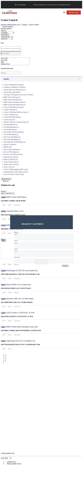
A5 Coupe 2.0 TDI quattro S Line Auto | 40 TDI (18, 95)
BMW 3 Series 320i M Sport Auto (14, 102)
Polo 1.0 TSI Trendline (11, 152)
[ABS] (15, 62)
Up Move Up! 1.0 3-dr (11, 164)
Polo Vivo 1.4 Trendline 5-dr (13, 154)
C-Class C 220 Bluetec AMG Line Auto (16, 112)
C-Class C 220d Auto (11, 114)
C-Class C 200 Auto (10, 109)
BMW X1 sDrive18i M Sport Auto (14, 104)
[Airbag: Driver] (15, 64)
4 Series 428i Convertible (12, 92)
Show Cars (6, 179)
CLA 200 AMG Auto (10, 124)
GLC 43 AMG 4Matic (11, 134)
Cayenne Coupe (9, 119)
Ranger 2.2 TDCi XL (11, 159)
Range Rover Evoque (11, 157)
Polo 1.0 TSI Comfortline (12, 149)
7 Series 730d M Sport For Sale (14, 85)
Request (41, 262)
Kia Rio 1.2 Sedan (10, 144)
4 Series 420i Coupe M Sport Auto (15, 90)
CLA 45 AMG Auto (10, 129)
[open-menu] (64, 12)
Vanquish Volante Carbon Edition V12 (16, 172)
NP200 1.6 (8, 147)
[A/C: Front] (15, 58)
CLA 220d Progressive (11, 127)
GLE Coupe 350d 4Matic (12, 137)
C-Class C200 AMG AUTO (12, 117)
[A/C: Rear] (15, 60)
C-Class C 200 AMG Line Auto (14, 107)
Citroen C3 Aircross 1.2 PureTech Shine (16, 122)
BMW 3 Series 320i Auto (12, 97)
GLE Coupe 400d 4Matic (12, 139)
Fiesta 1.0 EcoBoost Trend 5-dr (14, 174)
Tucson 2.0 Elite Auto (11, 162)
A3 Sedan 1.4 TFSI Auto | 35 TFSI (14, 87)
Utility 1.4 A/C (9, 167)
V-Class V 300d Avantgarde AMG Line (16, 169)
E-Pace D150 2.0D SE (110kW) (14, 132)
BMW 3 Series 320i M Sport (13, 99)
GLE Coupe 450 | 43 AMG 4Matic (15, 142)
